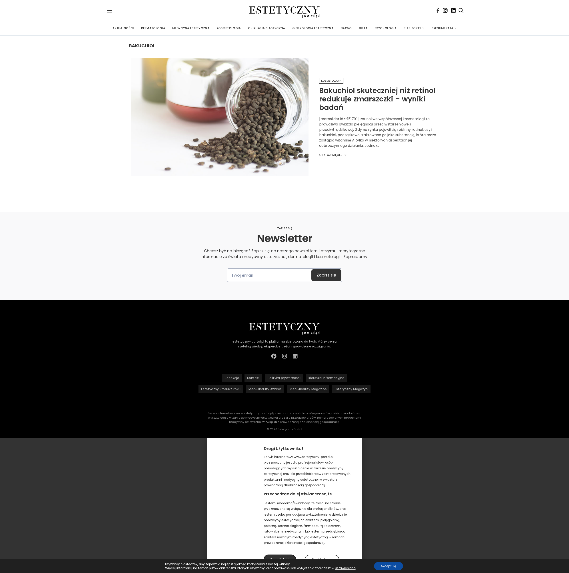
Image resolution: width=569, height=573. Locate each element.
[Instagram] (445, 10)
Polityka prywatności (284, 378)
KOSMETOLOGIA (228, 28)
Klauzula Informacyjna (326, 378)
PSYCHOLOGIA (386, 28)
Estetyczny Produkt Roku (220, 389)
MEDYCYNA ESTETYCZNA (190, 28)
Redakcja (232, 378)
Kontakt (253, 378)
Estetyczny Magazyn (351, 389)
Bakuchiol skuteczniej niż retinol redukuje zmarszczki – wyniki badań (377, 99)
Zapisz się (326, 275)
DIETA (363, 28)
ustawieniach (345, 568)
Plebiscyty (412, 28)
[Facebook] (438, 10)
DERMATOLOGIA (153, 28)
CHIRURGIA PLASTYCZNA (266, 28)
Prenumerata (442, 28)
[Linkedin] (453, 10)
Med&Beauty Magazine (308, 389)
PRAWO (346, 28)
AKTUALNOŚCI (123, 28)
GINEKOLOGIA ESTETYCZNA (313, 28)
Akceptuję (388, 566)
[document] (284, 505)
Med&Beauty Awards (265, 389)
